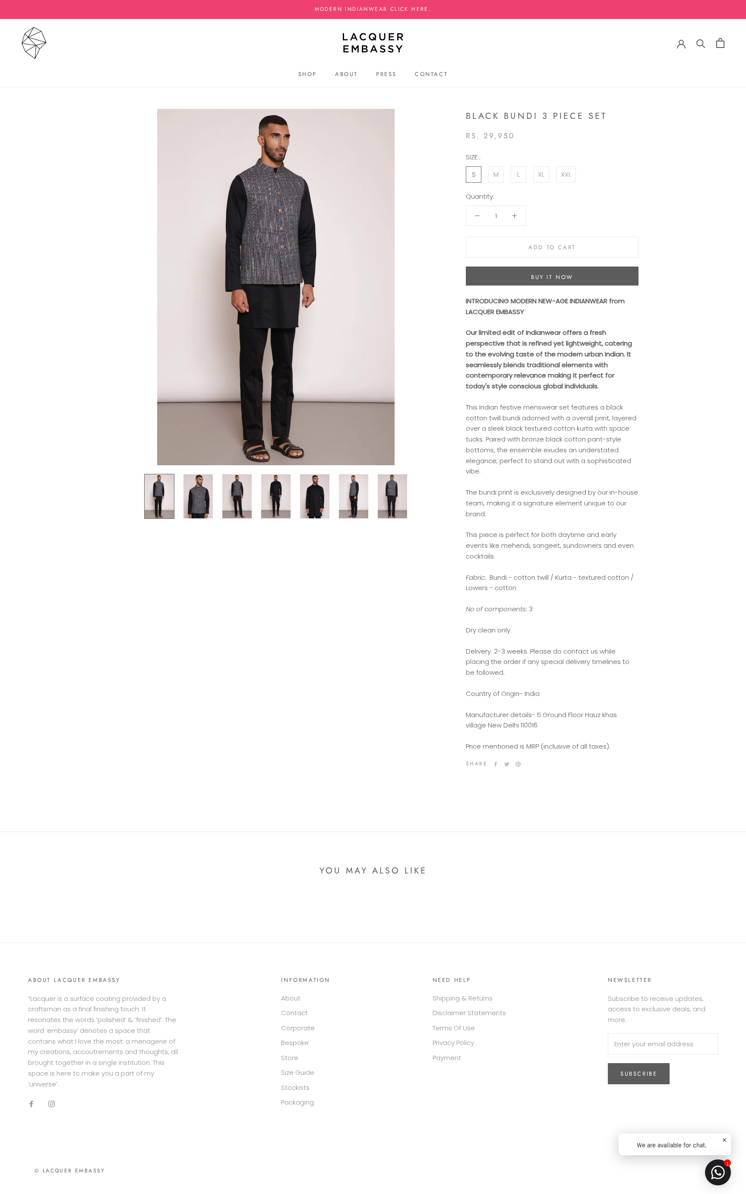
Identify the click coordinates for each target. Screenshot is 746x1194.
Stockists (295, 1087)
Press (386, 74)
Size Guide (297, 1072)
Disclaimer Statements (469, 1012)
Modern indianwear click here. (373, 9)
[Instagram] (51, 1103)
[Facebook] (495, 764)
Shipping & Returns (463, 998)
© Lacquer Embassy (70, 1171)
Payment (447, 1057)
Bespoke (295, 1042)
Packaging (297, 1102)
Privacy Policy (453, 1042)
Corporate (298, 1027)
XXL (566, 173)
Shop (307, 74)
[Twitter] (506, 764)
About (346, 74)
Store (289, 1057)
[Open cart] (720, 43)
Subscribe (638, 1074)
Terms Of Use (454, 1027)
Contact (431, 74)
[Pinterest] (518, 764)
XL (541, 173)
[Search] (700, 43)
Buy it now (552, 277)
